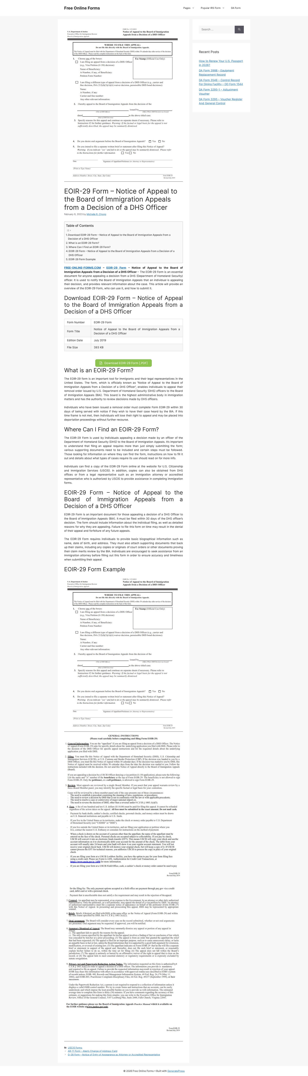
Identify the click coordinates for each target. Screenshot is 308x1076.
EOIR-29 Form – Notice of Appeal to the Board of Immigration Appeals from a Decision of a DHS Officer (122, 253)
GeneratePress (176, 1070)
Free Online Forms (82, 8)
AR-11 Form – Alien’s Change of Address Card (92, 1051)
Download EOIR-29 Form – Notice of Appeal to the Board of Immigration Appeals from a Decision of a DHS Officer (119, 236)
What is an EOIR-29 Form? (83, 242)
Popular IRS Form (211, 7)
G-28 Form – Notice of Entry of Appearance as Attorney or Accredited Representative (114, 1054)
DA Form (236, 7)
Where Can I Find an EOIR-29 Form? (90, 247)
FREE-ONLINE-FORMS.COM (82, 267)
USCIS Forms (75, 1047)
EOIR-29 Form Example (82, 259)
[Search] (239, 29)
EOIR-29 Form (116, 267)
